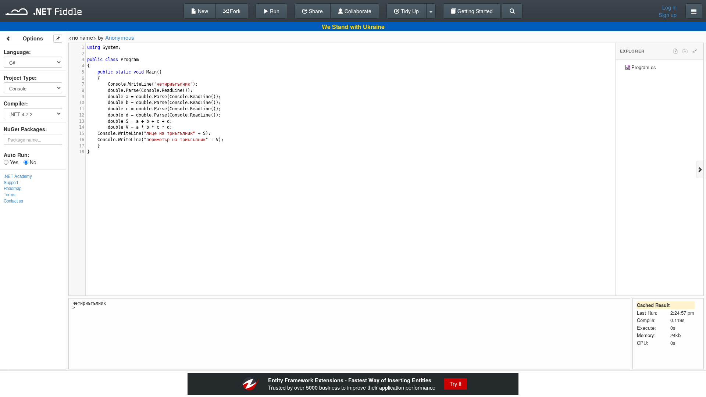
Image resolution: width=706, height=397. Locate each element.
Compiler (15, 103)
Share (315, 11)
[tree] (659, 68)
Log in (669, 7)
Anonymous (119, 37)
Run (273, 11)
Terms (9, 194)
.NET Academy (18, 176)
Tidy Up (409, 11)
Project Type (19, 77)
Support (11, 182)
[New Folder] (685, 51)
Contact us (13, 201)
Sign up (668, 14)
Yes (13, 162)
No (32, 162)
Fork (234, 11)
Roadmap (12, 188)
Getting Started (474, 11)
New (202, 11)
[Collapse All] (694, 51)
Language (16, 52)
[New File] (675, 51)
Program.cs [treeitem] (643, 67)
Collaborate (357, 11)
